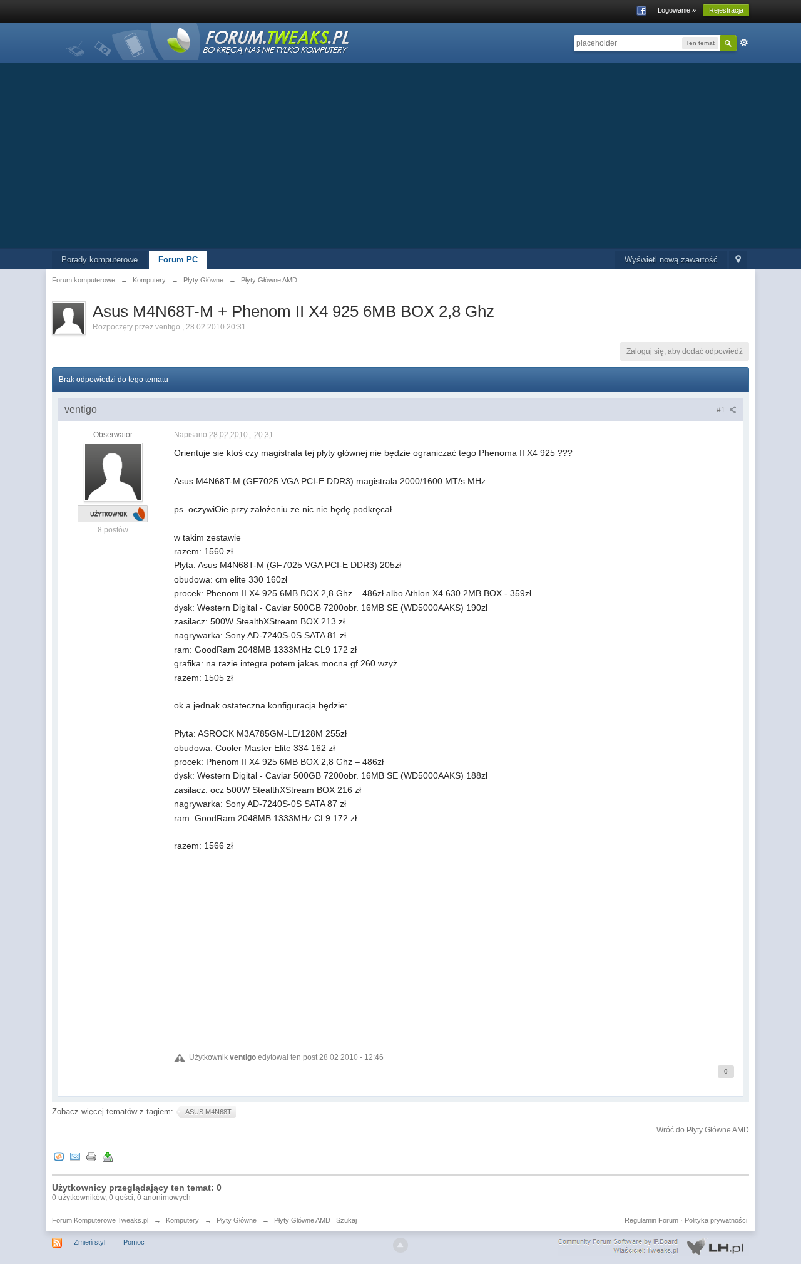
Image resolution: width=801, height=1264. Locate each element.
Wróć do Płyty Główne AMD (702, 1130)
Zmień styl (89, 1242)
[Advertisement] (400, 154)
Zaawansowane (744, 43)
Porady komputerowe (99, 259)
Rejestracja (726, 10)
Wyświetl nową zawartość (671, 259)
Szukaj (346, 1220)
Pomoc (134, 1242)
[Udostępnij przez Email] (75, 1156)
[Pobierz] (108, 1156)
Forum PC (178, 259)
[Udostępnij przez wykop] (59, 1156)
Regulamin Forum (651, 1220)
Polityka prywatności (716, 1220)
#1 (722, 409)
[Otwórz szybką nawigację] (738, 260)
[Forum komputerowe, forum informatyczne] (208, 40)
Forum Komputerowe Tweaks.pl (100, 1220)
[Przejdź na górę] (400, 1245)
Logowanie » (677, 10)
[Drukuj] (91, 1156)
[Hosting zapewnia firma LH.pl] (653, 1246)
